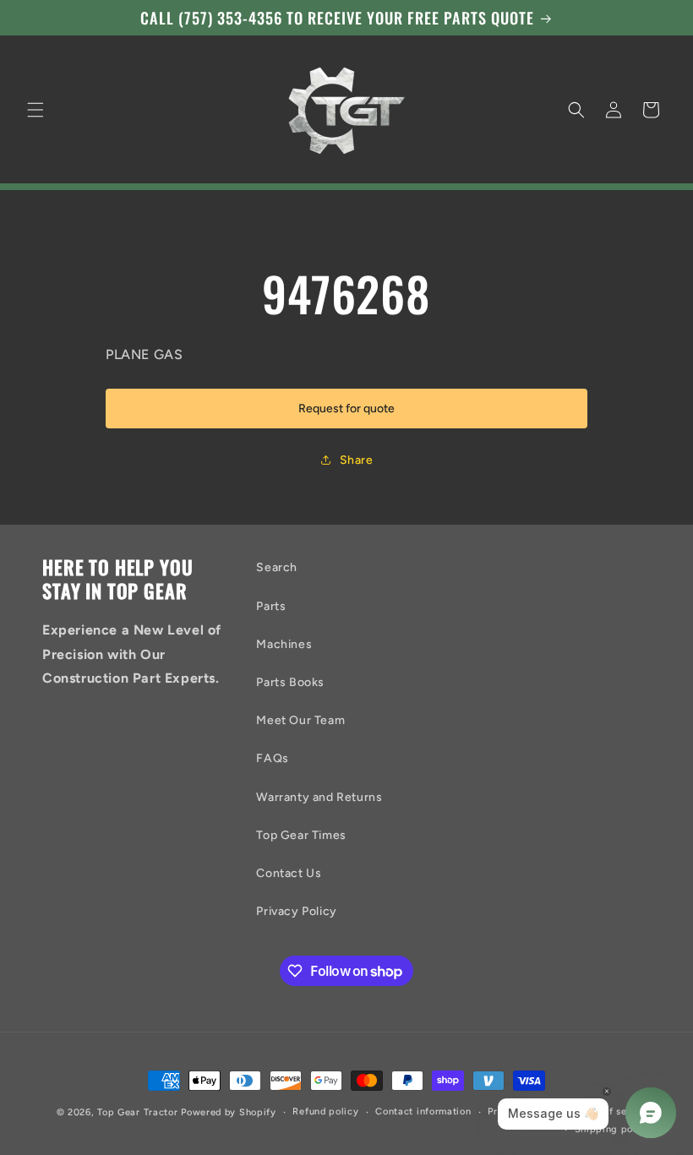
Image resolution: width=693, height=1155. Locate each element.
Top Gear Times (301, 835)
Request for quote (346, 408)
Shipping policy (613, 1129)
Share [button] (357, 460)
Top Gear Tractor (137, 1112)
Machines (284, 644)
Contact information (423, 1111)
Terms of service (612, 1111)
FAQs (272, 758)
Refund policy (325, 1111)
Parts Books (290, 682)
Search (276, 567)
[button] (35, 109)
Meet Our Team (300, 720)
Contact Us (288, 873)
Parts (271, 606)
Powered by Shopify (228, 1112)
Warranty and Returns (319, 797)
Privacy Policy (296, 911)
